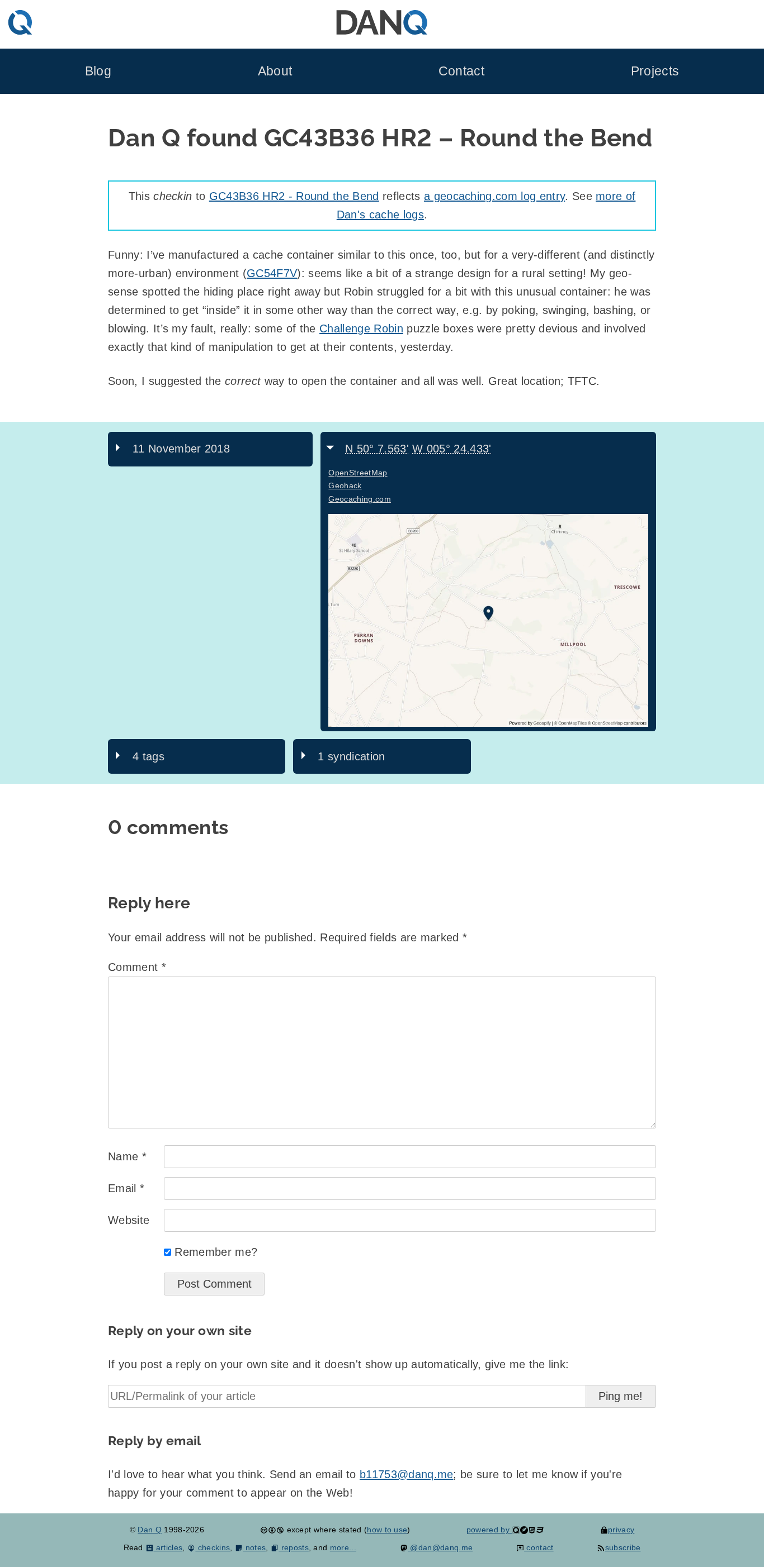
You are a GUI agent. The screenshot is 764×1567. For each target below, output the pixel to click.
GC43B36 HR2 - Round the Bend (294, 196)
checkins (212, 1547)
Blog (98, 71)
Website (128, 1220)
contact (539, 1547)
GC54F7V (272, 273)
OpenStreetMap (357, 472)
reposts (294, 1547)
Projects (655, 71)
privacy (621, 1529)
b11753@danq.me (406, 1474)
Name (127, 1156)
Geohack (344, 485)
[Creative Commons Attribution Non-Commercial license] (272, 1529)
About (275, 71)
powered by (489, 1529)
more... (343, 1547)
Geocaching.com (359, 498)
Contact (461, 71)
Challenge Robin (361, 328)
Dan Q (150, 1529)
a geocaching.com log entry (494, 196)
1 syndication (351, 756)
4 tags (148, 756)
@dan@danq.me (440, 1547)
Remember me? (216, 1252)
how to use (387, 1529)
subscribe (622, 1547)
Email (126, 1188)
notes (254, 1547)
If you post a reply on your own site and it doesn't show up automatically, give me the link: (338, 1364)
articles (168, 1547)
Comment (137, 967)
